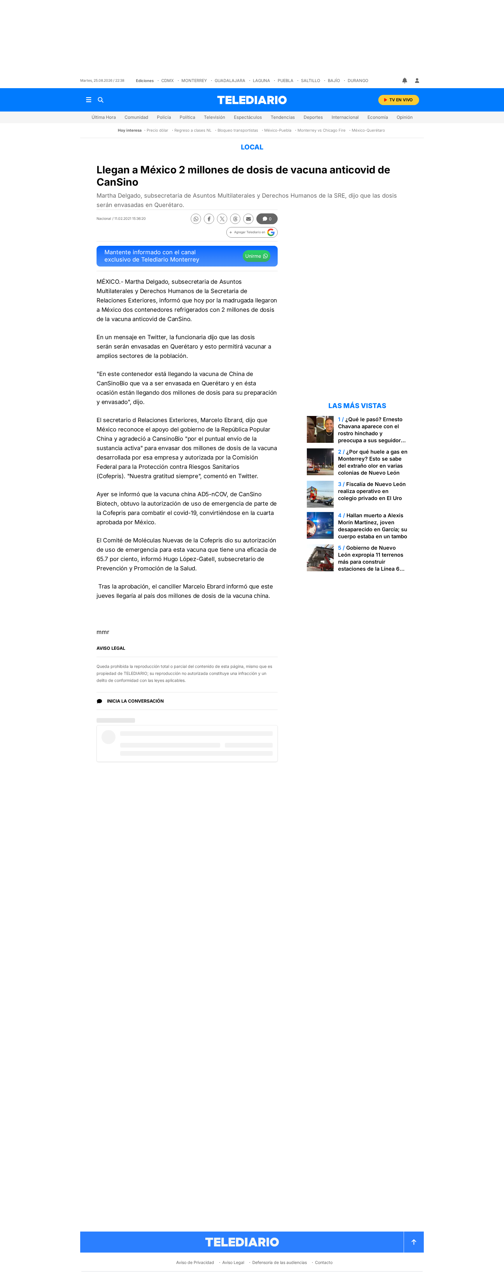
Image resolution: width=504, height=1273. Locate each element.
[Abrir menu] (88, 100)
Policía (164, 117)
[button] (252, 232)
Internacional (345, 117)
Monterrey (194, 80)
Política (187, 117)
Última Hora (104, 117)
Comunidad (136, 117)
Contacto (323, 1262)
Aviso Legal (233, 1262)
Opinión (405, 117)
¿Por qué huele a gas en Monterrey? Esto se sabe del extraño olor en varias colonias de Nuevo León (372, 462)
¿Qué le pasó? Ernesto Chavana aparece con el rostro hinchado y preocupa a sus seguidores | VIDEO (372, 433)
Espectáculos (248, 117)
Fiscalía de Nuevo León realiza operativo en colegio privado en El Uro (372, 491)
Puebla (285, 80)
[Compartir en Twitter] (222, 219)
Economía (378, 117)
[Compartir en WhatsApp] (196, 219)
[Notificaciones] (405, 80)
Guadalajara (230, 80)
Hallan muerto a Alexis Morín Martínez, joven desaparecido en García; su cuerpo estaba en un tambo (372, 525)
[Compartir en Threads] (235, 219)
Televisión (214, 117)
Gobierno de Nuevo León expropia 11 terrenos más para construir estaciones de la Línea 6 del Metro (370, 562)
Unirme (253, 256)
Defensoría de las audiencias (279, 1262)
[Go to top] (414, 1242)
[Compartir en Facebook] (209, 219)
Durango (358, 80)
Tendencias (283, 117)
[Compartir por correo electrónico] (248, 219)
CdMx (167, 80)
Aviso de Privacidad (195, 1262)
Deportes (313, 117)
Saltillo (310, 80)
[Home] (252, 100)
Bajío (334, 80)
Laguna (261, 80)
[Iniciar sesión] (417, 80)
